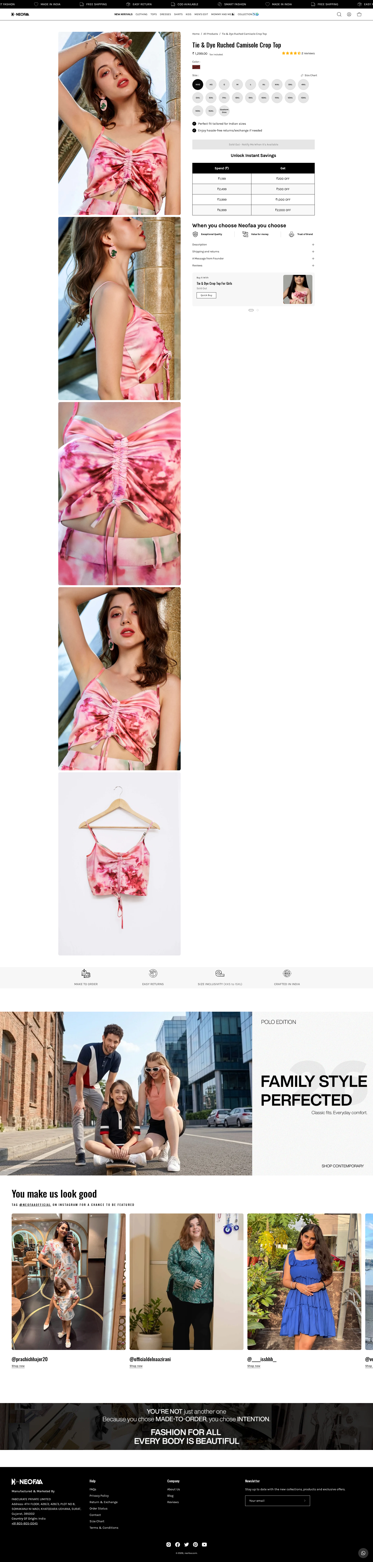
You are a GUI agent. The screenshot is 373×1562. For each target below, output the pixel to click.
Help (93, 1481)
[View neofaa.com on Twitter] (186, 1544)
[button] (292, 53)
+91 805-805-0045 (25, 1523)
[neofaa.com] (20, 14)
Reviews (197, 265)
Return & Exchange (104, 1502)
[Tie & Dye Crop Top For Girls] (297, 289)
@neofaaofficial (35, 1204)
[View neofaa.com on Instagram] (169, 1544)
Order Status (98, 1508)
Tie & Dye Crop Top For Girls (214, 283)
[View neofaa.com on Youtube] (204, 1544)
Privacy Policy (99, 1495)
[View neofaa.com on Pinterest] (195, 1544)
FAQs (93, 1489)
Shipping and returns (205, 251)
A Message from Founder (208, 258)
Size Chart (97, 1521)
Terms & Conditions (104, 1527)
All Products (210, 33)
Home (196, 33)
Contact (95, 1515)
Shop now (18, 1366)
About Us (173, 1489)
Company (173, 1481)
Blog (170, 1495)
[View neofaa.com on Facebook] (177, 1544)
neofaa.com (191, 1553)
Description (199, 244)
